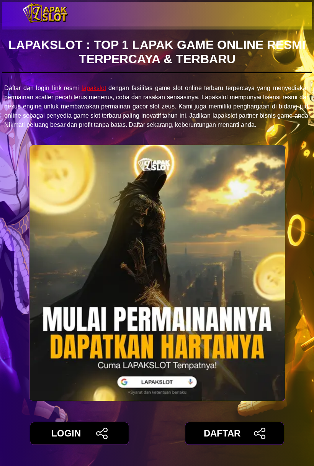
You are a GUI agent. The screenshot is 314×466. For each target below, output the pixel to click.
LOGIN (66, 433)
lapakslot (94, 88)
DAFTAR (222, 433)
